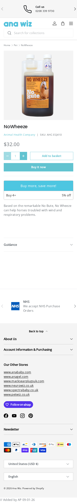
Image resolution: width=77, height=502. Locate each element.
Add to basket (51, 156)
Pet (15, 45)
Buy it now (38, 167)
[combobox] (38, 33)
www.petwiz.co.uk (17, 394)
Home (7, 45)
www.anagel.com (16, 377)
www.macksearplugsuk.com (24, 381)
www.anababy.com (17, 372)
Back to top (36, 331)
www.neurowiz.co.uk (19, 385)
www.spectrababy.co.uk (21, 390)
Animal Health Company (19, 134)
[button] (63, 23)
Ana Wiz (16, 488)
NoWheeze (27, 45)
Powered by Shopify (33, 488)
